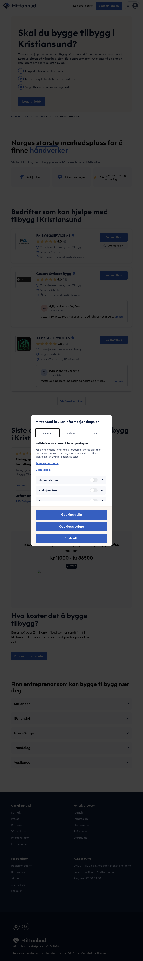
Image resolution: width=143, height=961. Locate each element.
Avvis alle (71, 538)
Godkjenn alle (71, 515)
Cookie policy (43, 469)
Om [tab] (95, 432)
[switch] (94, 480)
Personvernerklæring (47, 463)
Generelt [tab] (48, 432)
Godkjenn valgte (71, 526)
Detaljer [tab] (71, 432)
